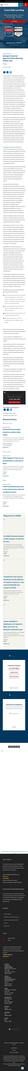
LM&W (4, 473)
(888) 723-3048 (7, 985)
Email (9, 940)
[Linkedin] (8, 409)
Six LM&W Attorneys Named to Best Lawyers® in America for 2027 (13, 539)
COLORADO (7, 1012)
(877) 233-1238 (11, 938)
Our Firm (5, 923)
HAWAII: (6, 1018)
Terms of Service (15, 1065)
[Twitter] (11, 409)
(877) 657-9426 (7, 1003)
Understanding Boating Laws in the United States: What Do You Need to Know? (13, 489)
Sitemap (14, 1050)
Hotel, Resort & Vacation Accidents (11, 920)
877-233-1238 (15, 399)
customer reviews (13, 880)
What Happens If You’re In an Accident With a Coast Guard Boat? (13, 461)
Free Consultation (14, 402)
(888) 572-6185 (7, 973)
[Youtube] (19, 746)
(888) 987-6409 (7, 1015)
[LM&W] (5, 472)
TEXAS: (6, 988)
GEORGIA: (6, 1006)
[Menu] (1, 5)
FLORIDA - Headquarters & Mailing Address (8, 965)
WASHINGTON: (7, 997)
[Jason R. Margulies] (8, 443)
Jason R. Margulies (7, 445)
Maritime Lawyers (7, 914)
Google (14, 882)
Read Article (5, 447)
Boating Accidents (13, 415)
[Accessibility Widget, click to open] (22, 1068)
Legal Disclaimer (14, 1048)
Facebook (19, 882)
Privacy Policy (7, 926)
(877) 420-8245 (7, 994)
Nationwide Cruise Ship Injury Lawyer (11, 917)
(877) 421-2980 (7, 1021)
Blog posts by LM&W (12, 515)
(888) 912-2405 (7, 1009)
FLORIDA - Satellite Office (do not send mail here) (9, 978)
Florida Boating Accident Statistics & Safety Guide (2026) (12, 432)
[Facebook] (4, 72)
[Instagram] (16, 746)
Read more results (14, 688)
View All (14, 727)
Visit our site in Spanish (14, 1052)
